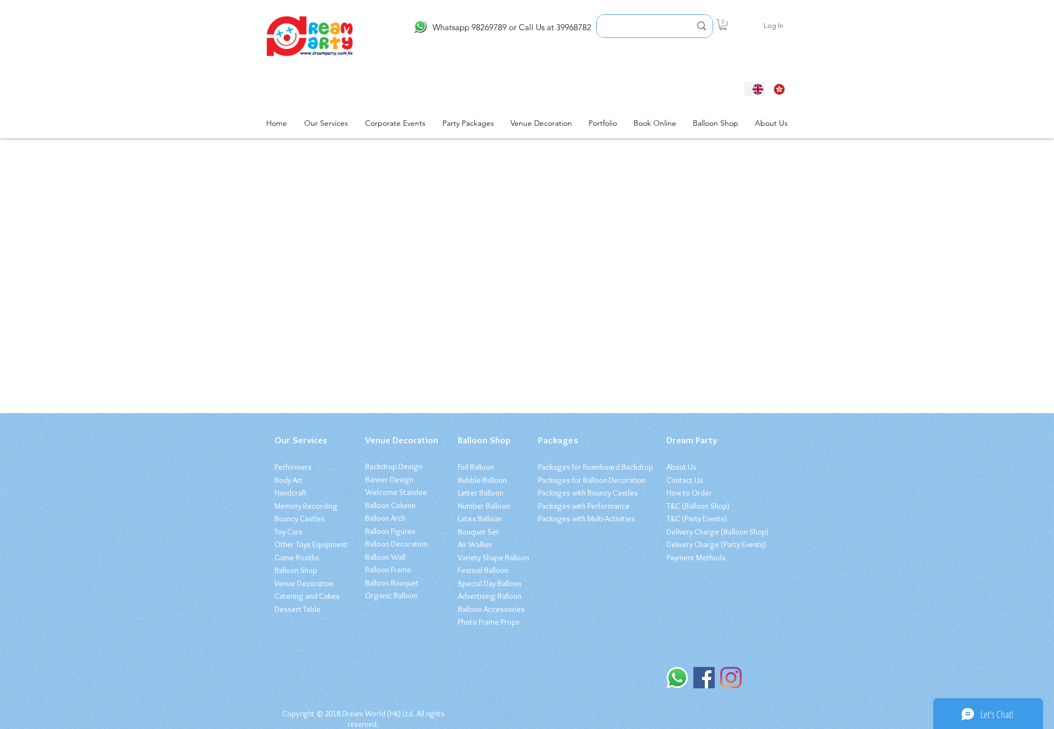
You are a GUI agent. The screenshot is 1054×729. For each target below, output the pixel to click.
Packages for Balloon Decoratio (590, 480)
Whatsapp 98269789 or (475, 27)
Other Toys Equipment (310, 544)
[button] (723, 24)
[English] (754, 89)
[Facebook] (704, 677)
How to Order (689, 493)
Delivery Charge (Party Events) (716, 544)
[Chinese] (776, 89)
